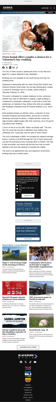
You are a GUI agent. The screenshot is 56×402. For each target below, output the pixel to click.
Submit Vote (28, 195)
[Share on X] (7, 68)
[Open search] (51, 8)
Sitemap (28, 400)
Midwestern (6, 54)
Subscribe (28, 238)
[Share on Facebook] (3, 68)
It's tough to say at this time (26, 188)
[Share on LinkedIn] (10, 68)
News (14, 54)
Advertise (28, 392)
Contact (28, 385)
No (20, 192)
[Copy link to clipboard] (17, 68)
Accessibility (28, 387)
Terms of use (28, 395)
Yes (20, 185)
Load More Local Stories (28, 347)
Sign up (50, 12)
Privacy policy (28, 397)
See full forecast (28, 213)
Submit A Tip (28, 390)
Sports (31, 332)
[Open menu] (54, 8)
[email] (13, 68)
